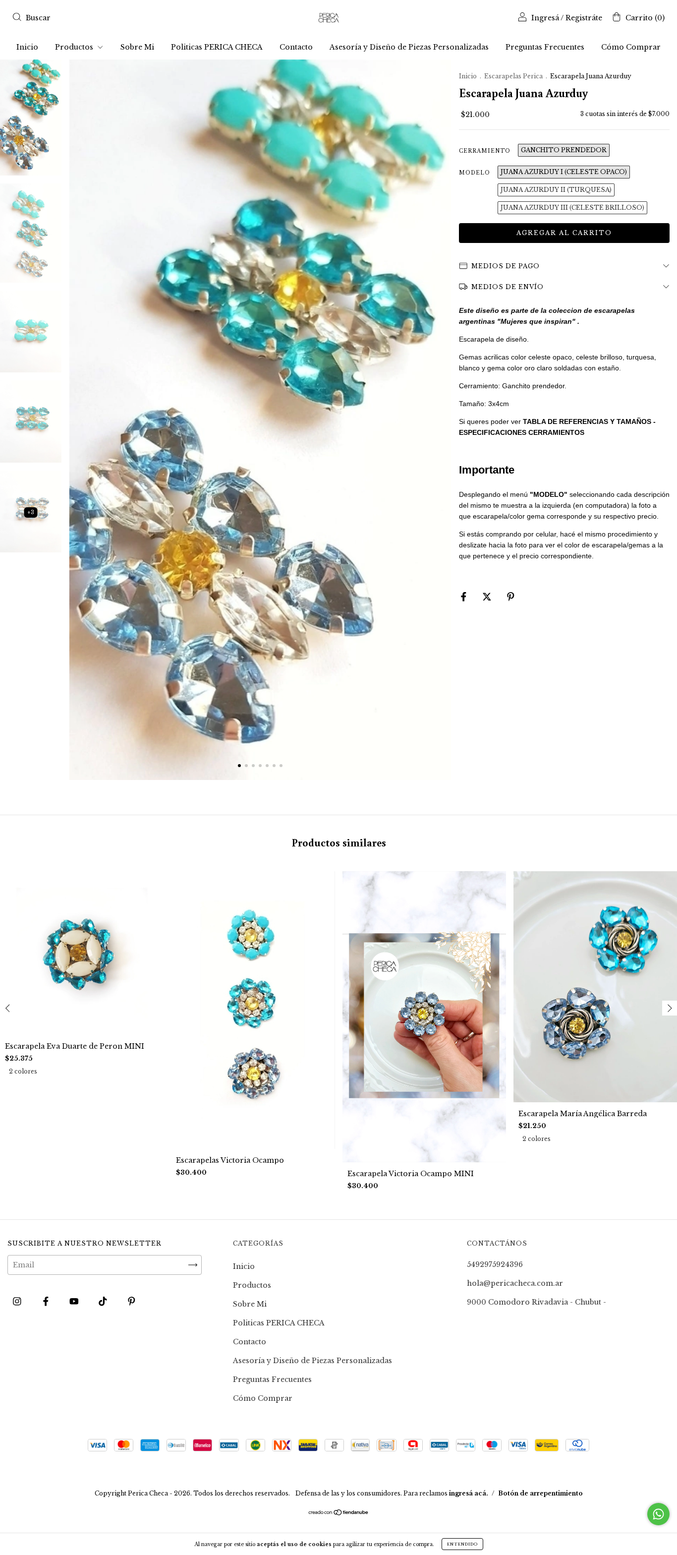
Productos (75, 47)
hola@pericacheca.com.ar (515, 1283)
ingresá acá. (468, 1493)
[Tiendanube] (339, 1513)
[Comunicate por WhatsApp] (658, 1514)
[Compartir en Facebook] (464, 596)
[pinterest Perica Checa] (131, 1301)
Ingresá (545, 17)
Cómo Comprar (631, 47)
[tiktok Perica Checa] (103, 1301)
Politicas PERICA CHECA (217, 47)
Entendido (462, 1544)
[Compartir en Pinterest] (510, 596)
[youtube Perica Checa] (75, 1301)
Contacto (296, 47)
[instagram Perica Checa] (18, 1301)
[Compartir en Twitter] (488, 596)
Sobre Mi (137, 47)
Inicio (27, 47)
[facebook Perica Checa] (46, 1301)
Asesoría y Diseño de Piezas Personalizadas (409, 47)
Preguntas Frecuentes (545, 47)
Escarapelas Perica (514, 76)
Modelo (474, 173)
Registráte (583, 17)
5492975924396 (495, 1264)
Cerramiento (484, 151)
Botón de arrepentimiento (540, 1493)
